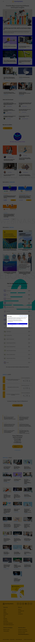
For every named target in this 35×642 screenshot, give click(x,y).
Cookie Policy (26, 315)
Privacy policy (21, 315)
